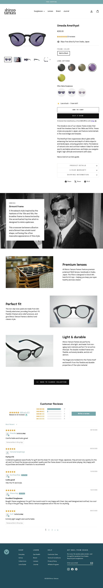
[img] (10, 430)
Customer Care (53, 554)
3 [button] (52, 530)
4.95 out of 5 (24, 412)
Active (21, 558)
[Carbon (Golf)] (82, 67)
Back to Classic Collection (52, 382)
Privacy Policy (52, 561)
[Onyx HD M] (71, 67)
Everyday (21, 554)
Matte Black (63, 53)
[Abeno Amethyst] (71, 92)
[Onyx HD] (61, 67)
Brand (58, 11)
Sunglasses (38, 11)
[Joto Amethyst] (61, 92)
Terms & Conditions (54, 558)
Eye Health (36, 554)
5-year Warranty (78, 170)
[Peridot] (61, 77)
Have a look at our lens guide (68, 157)
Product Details (78, 165)
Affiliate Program (53, 564)
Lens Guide (22, 564)
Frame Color (63, 49)
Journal (66, 11)
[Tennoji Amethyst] (82, 92)
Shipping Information (78, 175)
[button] (62, 37)
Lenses (50, 11)
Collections (22, 561)
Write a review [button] (83, 414)
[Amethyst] (92, 67)
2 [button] (48, 530)
